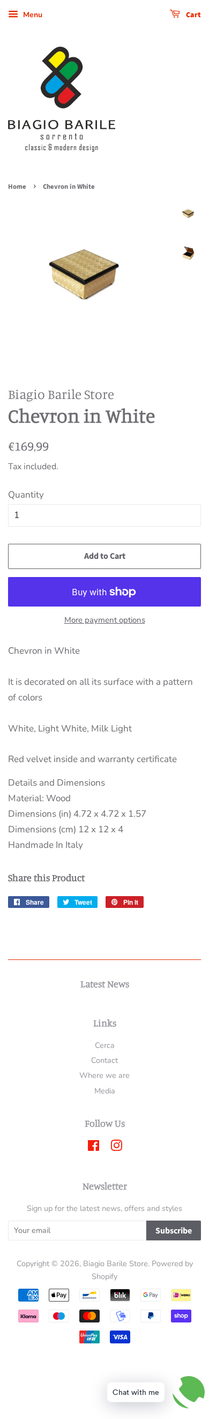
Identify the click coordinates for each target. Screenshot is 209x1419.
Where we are (104, 1075)
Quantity (26, 495)
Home (17, 186)
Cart (192, 15)
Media (104, 1090)
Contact (104, 1060)
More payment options (104, 620)
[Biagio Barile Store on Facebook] (93, 1147)
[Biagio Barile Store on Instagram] (116, 1147)
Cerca (105, 1045)
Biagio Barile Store (115, 1263)
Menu (31, 15)
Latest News (104, 983)
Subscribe (173, 1231)
